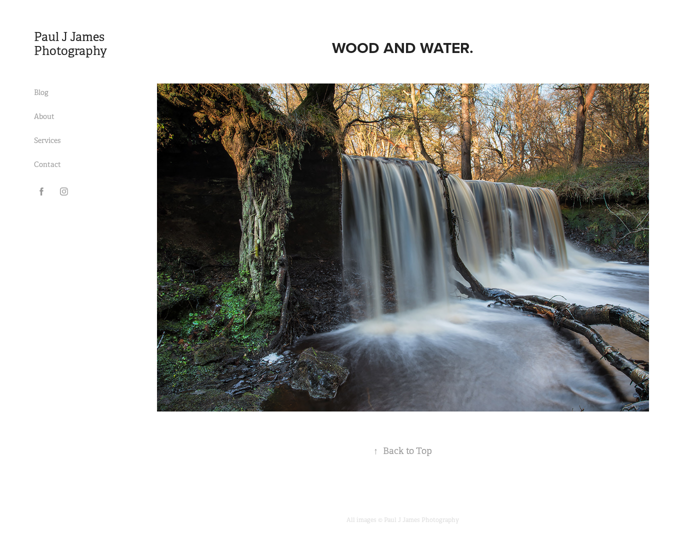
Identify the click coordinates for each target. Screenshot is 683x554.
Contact (47, 164)
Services (47, 140)
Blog (41, 92)
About (44, 116)
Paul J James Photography (72, 44)
